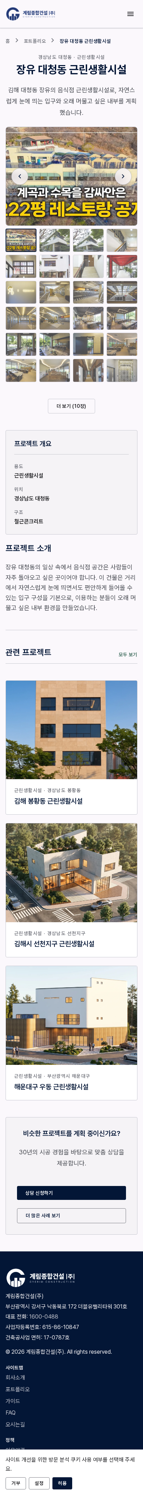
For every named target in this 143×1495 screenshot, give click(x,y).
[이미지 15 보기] (88, 318)
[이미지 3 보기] (88, 240)
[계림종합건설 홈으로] (32, 14)
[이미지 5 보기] (21, 266)
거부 (15, 1483)
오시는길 (15, 1424)
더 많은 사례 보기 (43, 1215)
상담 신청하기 (39, 1193)
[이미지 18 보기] (54, 344)
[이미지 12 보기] (122, 292)
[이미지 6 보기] (54, 266)
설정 (39, 1483)
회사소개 (15, 1377)
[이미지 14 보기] (54, 318)
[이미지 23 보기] (88, 370)
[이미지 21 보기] (21, 370)
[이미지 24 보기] (122, 370)
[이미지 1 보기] (21, 240)
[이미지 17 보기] (21, 344)
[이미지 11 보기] (88, 292)
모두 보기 (128, 654)
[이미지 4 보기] (122, 240)
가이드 (13, 1401)
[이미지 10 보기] (54, 292)
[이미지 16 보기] (122, 318)
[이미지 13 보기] (21, 318)
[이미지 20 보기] (122, 344)
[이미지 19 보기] (88, 344)
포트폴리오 (35, 41)
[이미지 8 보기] (122, 266)
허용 (62, 1483)
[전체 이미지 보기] (71, 176)
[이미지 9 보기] (21, 292)
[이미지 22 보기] (54, 370)
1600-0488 (43, 1316)
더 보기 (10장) (71, 406)
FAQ (11, 1412)
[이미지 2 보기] (54, 240)
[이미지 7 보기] (88, 266)
